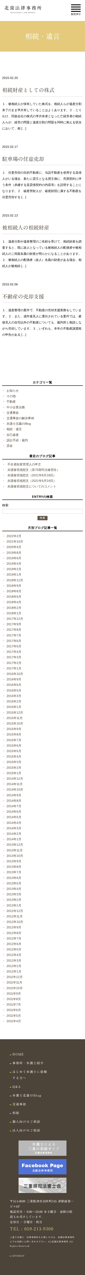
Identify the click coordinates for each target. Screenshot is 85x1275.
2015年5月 (14, 751)
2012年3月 (14, 960)
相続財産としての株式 (28, 90)
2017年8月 (14, 629)
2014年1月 (14, 839)
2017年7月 (14, 635)
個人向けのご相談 (26, 1121)
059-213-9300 (39, 1229)
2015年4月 (14, 756)
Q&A (16, 1086)
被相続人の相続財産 (25, 227)
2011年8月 (14, 999)
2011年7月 (14, 1004)
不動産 (11, 401)
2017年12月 (15, 618)
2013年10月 (15, 856)
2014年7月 (14, 806)
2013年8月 (14, 866)
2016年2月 (14, 701)
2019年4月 (14, 563)
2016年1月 (14, 707)
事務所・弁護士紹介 (28, 1063)
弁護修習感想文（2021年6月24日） (31, 480)
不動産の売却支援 (23, 296)
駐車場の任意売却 (23, 159)
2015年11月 (15, 718)
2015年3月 (14, 762)
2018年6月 (14, 596)
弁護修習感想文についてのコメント (31, 486)
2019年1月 (14, 574)
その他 (11, 396)
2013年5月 (14, 883)
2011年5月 (14, 1015)
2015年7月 (14, 740)
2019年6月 (14, 558)
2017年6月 (14, 641)
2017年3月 (14, 657)
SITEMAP (18, 1256)
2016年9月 (14, 679)
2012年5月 (14, 949)
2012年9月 (14, 927)
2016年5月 (14, 690)
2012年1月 (14, 971)
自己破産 (13, 435)
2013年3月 (14, 894)
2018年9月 (14, 585)
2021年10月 (15, 541)
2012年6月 (14, 944)
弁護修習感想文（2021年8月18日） (31, 475)
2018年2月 (14, 608)
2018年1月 (14, 613)
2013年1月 (14, 905)
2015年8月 (14, 734)
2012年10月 (15, 922)
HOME (18, 1054)
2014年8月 (14, 800)
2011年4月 (14, 1021)
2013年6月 (14, 878)
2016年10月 (15, 674)
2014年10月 (15, 789)
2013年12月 (15, 844)
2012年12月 (15, 911)
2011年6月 (14, 1010)
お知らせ (13, 390)
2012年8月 (14, 933)
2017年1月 (14, 668)
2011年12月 (15, 977)
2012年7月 (14, 938)
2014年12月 (15, 778)
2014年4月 (14, 822)
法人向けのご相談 (26, 1130)
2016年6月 (14, 684)
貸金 (10, 445)
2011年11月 (14, 982)
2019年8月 (14, 552)
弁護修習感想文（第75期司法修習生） (33, 470)
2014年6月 (14, 811)
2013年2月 (14, 899)
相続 (15, 1112)
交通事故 (13, 412)
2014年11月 (15, 784)
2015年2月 (14, 767)
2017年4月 (14, 651)
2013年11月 (15, 850)
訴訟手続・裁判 (17, 440)
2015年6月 (14, 745)
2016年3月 (14, 696)
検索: (5, 505)
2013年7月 (14, 872)
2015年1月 (14, 773)
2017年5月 (14, 646)
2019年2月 (14, 569)
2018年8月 (14, 591)
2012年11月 (15, 916)
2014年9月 (14, 795)
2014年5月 (14, 817)
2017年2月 (14, 663)
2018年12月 (15, 580)
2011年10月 (15, 988)
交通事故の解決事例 (20, 418)
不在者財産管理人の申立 (24, 464)
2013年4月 (14, 889)
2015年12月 (15, 712)
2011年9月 (14, 993)
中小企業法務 (16, 407)
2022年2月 (14, 536)
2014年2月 (14, 833)
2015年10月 (15, 723)
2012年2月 (14, 966)
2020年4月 (14, 547)
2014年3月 (14, 828)
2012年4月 (14, 955)
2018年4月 (14, 602)
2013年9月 (14, 861)
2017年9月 (14, 624)
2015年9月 (14, 729)
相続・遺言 (14, 429)
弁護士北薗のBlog (19, 423)
